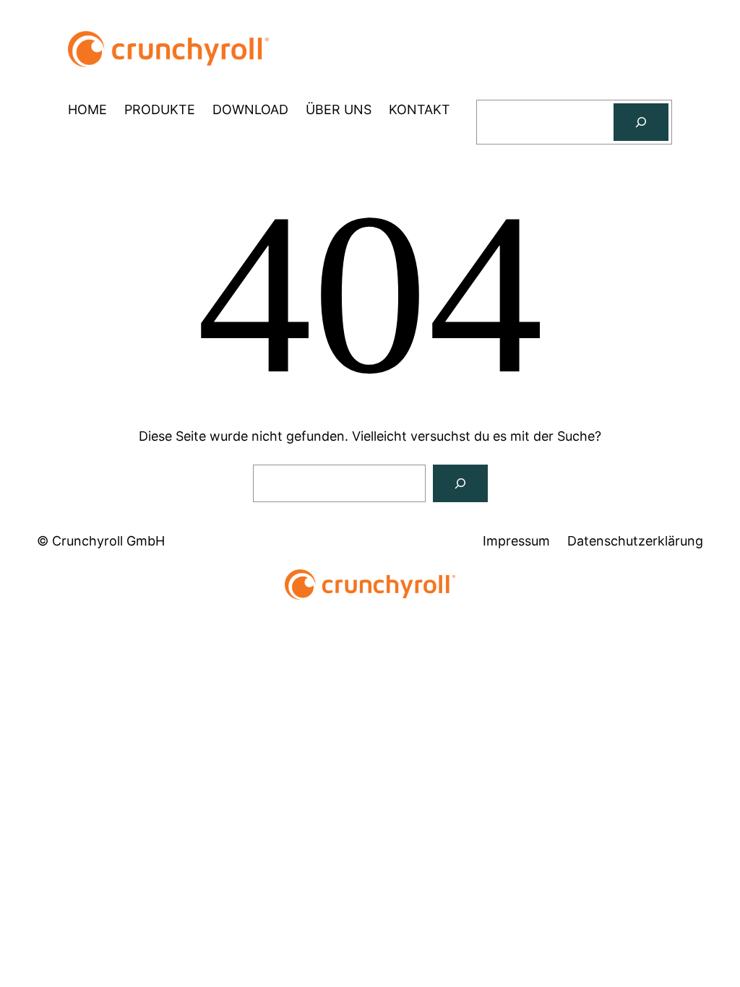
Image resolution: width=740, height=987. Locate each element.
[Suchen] (641, 122)
